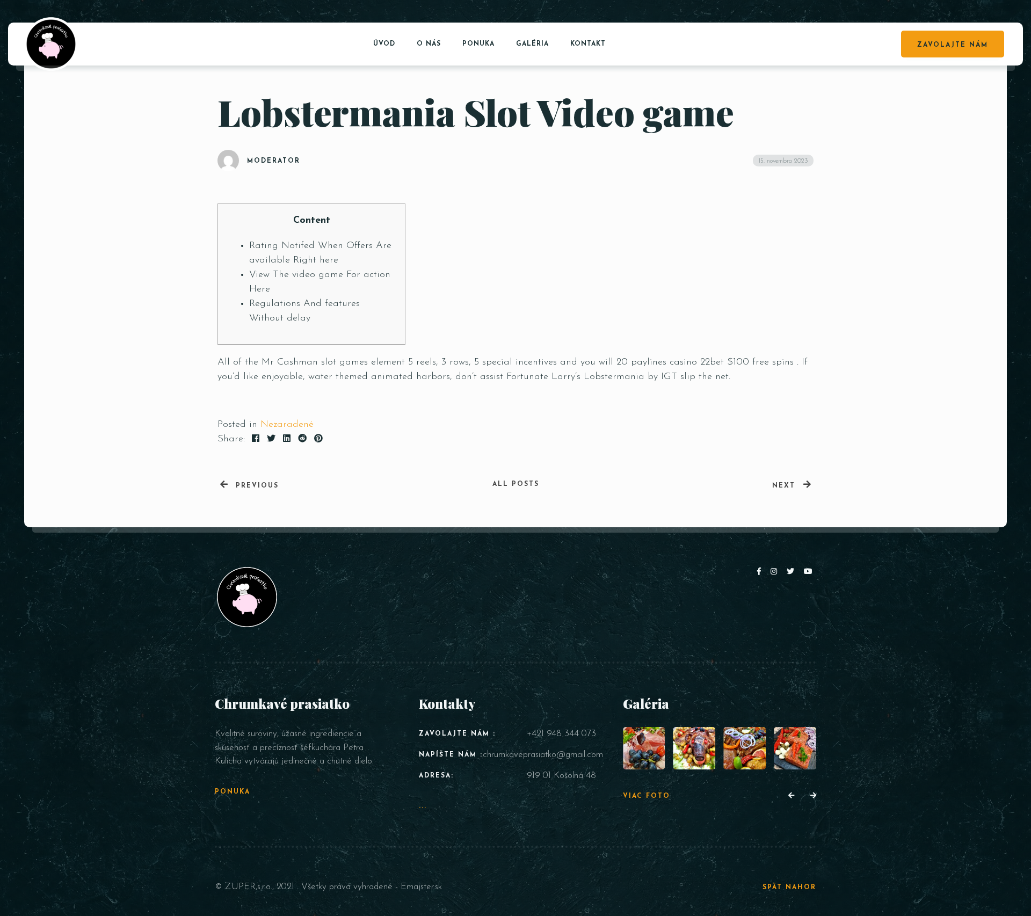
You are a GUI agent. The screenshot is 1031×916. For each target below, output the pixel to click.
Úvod (384, 44)
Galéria (532, 44)
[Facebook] (761, 572)
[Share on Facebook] (255, 439)
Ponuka (478, 44)
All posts (515, 484)
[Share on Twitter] (271, 439)
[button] (791, 796)
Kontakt (588, 44)
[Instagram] (776, 572)
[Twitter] (792, 572)
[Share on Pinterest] (318, 439)
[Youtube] (809, 572)
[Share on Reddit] (302, 439)
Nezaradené (287, 425)
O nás (429, 44)
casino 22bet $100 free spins (732, 362)
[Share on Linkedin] (287, 439)
